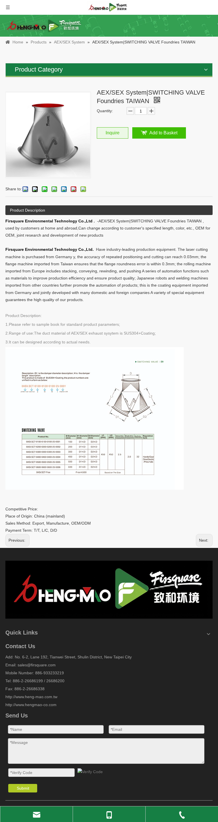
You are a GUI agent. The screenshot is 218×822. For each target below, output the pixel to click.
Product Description (27, 210)
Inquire (113, 132)
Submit (23, 788)
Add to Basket (163, 132)
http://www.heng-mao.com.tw (31, 696)
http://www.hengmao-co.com (30, 704)
